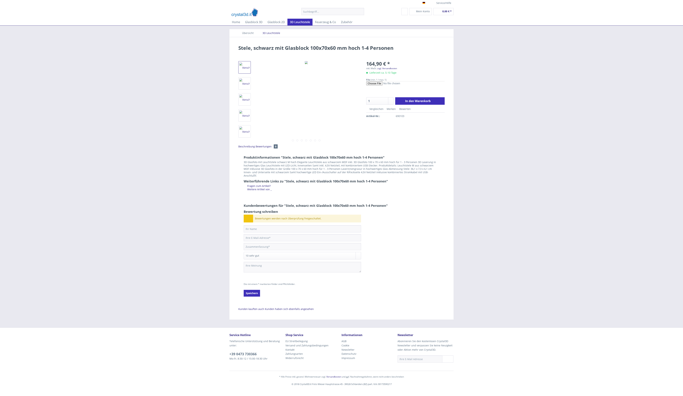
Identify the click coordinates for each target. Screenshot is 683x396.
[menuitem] (332, 13)
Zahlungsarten (294, 353)
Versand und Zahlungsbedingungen (307, 345)
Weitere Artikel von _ (259, 189)
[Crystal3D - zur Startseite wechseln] (244, 12)
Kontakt (290, 349)
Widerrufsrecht (294, 358)
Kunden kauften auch (251, 309)
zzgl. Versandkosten (387, 68)
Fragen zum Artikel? (259, 186)
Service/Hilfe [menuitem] (444, 3)
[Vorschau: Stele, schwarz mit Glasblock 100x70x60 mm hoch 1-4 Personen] (244, 67)
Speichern (252, 293)
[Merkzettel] (404, 11)
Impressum (348, 358)
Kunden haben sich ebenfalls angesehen (289, 309)
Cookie (345, 345)
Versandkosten (333, 376)
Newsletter (348, 349)
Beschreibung (246, 146)
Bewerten (405, 109)
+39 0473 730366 (243, 354)
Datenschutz (349, 353)
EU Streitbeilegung (296, 341)
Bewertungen (266, 146)
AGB (344, 341)
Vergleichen (376, 109)
